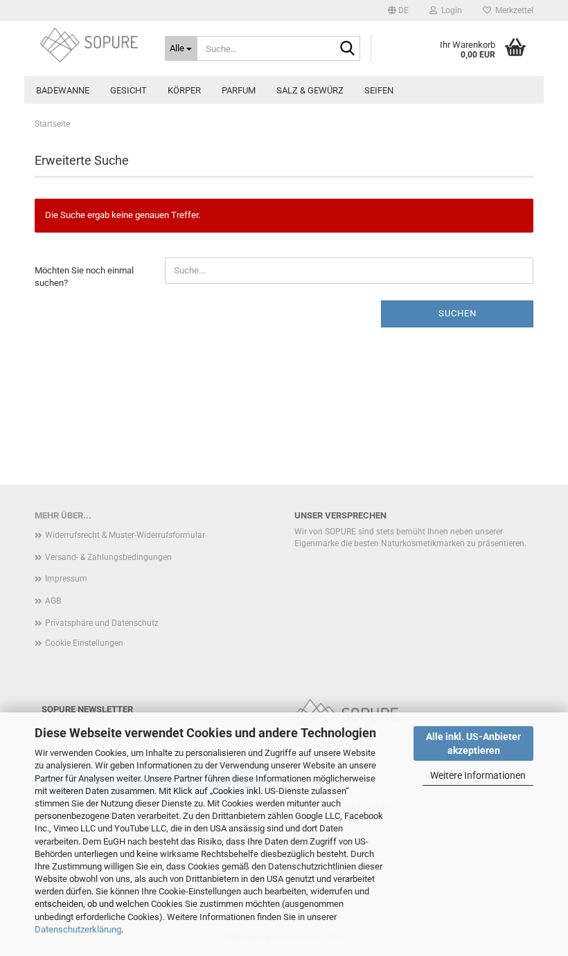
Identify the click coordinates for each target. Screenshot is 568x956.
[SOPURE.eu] (89, 45)
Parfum (239, 90)
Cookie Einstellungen (84, 643)
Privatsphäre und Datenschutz (102, 623)
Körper (184, 90)
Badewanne (62, 90)
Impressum (66, 579)
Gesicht (128, 90)
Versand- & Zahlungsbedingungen (108, 557)
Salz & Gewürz (310, 90)
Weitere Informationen (478, 775)
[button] (398, 10)
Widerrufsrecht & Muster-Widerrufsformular (125, 535)
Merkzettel (512, 10)
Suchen (457, 313)
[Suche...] (347, 49)
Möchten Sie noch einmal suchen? (84, 277)
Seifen (378, 90)
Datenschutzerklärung (78, 929)
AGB (53, 601)
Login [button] (449, 10)
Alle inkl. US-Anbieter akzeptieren (473, 743)
